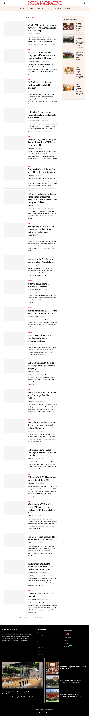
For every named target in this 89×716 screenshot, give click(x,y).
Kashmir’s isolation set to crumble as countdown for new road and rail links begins (41, 567)
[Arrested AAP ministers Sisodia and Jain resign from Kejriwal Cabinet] (14, 396)
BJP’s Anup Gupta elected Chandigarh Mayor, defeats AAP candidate (42, 453)
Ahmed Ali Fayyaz (33, 572)
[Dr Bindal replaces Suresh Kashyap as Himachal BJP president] (14, 86)
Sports (66, 640)
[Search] (84, 3)
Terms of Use (41, 636)
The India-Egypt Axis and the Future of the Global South (79, 27)
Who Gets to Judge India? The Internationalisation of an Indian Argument (80, 41)
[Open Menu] (4, 3)
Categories (68, 631)
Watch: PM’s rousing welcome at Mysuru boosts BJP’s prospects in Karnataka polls (42, 28)
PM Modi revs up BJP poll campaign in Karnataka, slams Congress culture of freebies (41, 55)
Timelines (67, 8)
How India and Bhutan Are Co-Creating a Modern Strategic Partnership (79, 57)
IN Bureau (31, 148)
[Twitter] (39, 712)
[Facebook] (46, 712)
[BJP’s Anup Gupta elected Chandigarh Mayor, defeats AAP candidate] (14, 453)
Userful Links (42, 629)
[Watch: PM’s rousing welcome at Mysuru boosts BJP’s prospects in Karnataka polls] (14, 28)
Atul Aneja (31, 344)
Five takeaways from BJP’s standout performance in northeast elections (39, 338)
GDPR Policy (40, 648)
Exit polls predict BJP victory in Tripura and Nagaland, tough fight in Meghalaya (42, 425)
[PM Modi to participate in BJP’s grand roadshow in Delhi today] (14, 540)
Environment (67, 637)
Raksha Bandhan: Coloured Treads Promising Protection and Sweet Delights (79, 73)
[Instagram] (43, 712)
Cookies (39, 639)
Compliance (40, 645)
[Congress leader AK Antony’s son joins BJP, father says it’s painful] (14, 173)
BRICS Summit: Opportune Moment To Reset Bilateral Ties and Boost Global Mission (79, 90)
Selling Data (40, 654)
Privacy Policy (41, 633)
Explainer (30, 8)
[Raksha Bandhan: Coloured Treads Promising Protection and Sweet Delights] (68, 70)
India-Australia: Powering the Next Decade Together (18, 697)
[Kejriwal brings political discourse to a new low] (14, 287)
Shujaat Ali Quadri (33, 316)
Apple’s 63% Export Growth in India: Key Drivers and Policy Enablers (20, 687)
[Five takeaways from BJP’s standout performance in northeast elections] (14, 339)
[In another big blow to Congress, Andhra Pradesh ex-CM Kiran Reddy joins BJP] (14, 143)
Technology (40, 8)
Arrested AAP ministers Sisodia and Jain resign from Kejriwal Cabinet (42, 395)
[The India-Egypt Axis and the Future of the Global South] (68, 26)
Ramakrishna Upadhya (34, 61)
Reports (58, 8)
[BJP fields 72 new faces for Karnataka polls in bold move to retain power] (14, 115)
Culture (50, 8)
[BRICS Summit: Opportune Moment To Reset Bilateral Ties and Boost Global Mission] (68, 87)
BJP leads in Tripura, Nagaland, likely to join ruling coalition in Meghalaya (42, 366)
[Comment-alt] (49, 712)
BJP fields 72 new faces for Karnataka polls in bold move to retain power (42, 115)
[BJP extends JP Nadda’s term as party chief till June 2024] (14, 481)
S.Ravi (30, 33)
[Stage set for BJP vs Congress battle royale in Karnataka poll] (14, 262)
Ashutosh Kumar (33, 91)
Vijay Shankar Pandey (34, 289)
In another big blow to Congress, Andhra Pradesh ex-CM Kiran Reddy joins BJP (42, 142)
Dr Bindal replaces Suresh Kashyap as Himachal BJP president (39, 85)
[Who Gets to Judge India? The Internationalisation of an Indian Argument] (68, 39)
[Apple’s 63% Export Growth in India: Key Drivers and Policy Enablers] (22, 675)
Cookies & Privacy (42, 651)
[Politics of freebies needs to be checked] (14, 597)
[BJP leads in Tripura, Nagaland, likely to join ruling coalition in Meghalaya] (14, 366)
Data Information (42, 642)
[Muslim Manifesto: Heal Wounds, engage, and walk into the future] (14, 314)
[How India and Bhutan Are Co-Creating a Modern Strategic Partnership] (68, 55)
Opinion (21, 8)
